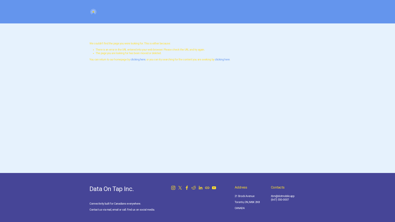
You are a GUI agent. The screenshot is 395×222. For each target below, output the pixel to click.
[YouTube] (214, 188)
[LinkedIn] (200, 188)
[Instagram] (173, 188)
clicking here (138, 59)
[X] (180, 188)
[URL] (207, 188)
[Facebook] (187, 188)
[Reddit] (193, 188)
